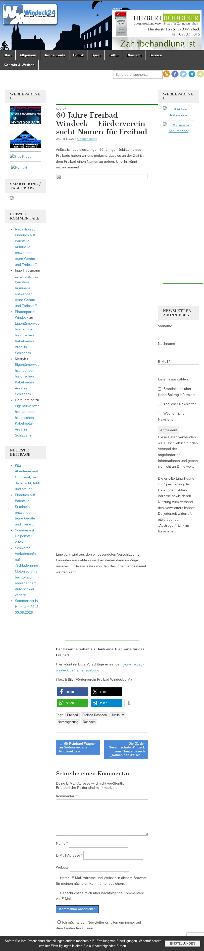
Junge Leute (54, 55)
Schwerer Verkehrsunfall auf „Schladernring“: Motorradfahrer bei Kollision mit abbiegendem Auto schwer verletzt (27, 571)
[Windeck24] (102, 25)
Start (8, 55)
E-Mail (164, 362)
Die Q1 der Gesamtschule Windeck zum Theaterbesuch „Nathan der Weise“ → (127, 749)
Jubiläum (117, 715)
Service (156, 55)
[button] (72, 691)
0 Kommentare (87, 139)
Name (62, 843)
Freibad (72, 715)
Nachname (166, 344)
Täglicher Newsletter (179, 404)
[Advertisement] (114, 97)
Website (62, 867)
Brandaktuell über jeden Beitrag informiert (176, 392)
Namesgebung (68, 722)
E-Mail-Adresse (69, 855)
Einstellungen (182, 943)
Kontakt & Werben (19, 65)
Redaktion (23, 229)
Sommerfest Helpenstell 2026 (24, 536)
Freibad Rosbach (94, 715)
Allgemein (27, 55)
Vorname (165, 326)
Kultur (113, 55)
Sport (96, 55)
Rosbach (89, 722)
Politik (78, 55)
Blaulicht (134, 55)
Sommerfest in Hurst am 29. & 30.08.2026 (27, 606)
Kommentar (66, 796)
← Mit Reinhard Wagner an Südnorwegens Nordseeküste (77, 747)
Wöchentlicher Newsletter (172, 416)
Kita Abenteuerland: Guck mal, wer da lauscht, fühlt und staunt (27, 477)
